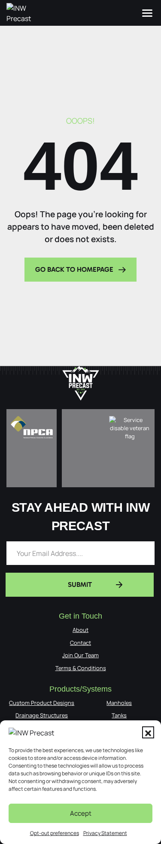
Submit (80, 584)
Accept (80, 813)
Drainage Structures (41, 715)
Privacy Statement (105, 833)
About (80, 630)
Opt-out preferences (54, 833)
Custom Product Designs (41, 703)
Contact (80, 643)
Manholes (119, 703)
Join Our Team (80, 655)
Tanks (119, 715)
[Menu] (147, 13)
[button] (148, 732)
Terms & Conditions (80, 668)
